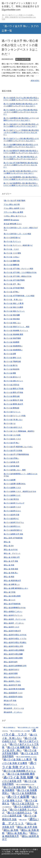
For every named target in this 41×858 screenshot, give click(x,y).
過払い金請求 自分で (11, 669)
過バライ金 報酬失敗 (11, 265)
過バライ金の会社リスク (13, 427)
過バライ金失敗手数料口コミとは (25, 784)
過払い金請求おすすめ (12, 677)
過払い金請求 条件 (11, 662)
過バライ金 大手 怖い (12, 284)
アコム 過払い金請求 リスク (14, 208)
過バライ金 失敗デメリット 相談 (16, 327)
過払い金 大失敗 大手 (12, 557)
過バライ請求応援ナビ (12, 237)
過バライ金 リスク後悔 (12, 253)
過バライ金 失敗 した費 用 (13, 303)
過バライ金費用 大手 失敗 (13, 534)
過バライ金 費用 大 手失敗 (13, 388)
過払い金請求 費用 (11, 673)
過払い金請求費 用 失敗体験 (14, 689)
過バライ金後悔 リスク (12, 487)
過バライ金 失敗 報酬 (12, 315)
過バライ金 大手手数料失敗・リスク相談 (19, 296)
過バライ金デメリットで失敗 (15, 416)
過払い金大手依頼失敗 (12, 604)
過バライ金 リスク (11, 249)
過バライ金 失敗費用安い (13, 346)
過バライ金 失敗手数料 (12, 338)
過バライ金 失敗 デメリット (14, 311)
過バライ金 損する (11, 365)
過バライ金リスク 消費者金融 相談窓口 (19, 431)
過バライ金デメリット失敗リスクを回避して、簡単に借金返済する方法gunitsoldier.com (20, 6)
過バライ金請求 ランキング (14, 503)
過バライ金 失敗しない (12, 323)
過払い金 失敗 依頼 (11, 569)
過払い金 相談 (9, 577)
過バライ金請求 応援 (11, 515)
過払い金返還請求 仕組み (13, 697)
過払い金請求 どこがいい (14, 623)
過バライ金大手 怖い (23, 59)
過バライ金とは (9, 423)
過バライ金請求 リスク (12, 507)
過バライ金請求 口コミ (12, 511)
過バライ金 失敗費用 (11, 342)
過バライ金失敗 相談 (11, 466)
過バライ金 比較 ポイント (13, 381)
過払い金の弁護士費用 (12, 596)
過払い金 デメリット (12, 553)
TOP (19, 17)
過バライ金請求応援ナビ (13, 530)
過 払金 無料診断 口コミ (13, 224)
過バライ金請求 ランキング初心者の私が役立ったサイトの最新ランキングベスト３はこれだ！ (20, 112)
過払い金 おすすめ (11, 549)
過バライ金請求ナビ (11, 518)
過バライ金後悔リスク (12, 495)
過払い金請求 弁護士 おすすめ (15, 635)
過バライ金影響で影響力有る (15, 484)
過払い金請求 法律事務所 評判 (15, 666)
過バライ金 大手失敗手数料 (14, 288)
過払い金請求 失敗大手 (12, 631)
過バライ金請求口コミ (12, 526)
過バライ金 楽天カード (12, 377)
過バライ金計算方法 (11, 499)
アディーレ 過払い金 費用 (13, 212)
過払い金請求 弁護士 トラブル (15, 638)
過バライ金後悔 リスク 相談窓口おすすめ (20, 491)
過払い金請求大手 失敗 (12, 685)
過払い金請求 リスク (11, 627)
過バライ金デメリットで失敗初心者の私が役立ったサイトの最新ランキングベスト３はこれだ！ (21, 132)
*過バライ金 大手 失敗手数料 (14, 200)
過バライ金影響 (9, 480)
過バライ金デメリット (12, 412)
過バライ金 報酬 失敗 (12, 261)
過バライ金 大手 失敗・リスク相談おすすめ (20, 272)
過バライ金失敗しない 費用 (15, 470)
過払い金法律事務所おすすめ (15, 608)
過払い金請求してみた (12, 681)
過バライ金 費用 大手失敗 (13, 392)
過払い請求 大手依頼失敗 (13, 538)
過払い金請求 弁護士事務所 (14, 650)
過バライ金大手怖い (11, 458)
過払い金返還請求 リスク (13, 693)
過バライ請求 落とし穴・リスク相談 (17, 234)
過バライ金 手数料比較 (12, 361)
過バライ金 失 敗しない (13, 299)
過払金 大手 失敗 (10, 700)
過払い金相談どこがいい (13, 611)
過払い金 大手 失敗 (11, 561)
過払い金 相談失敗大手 (12, 580)
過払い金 (7, 542)
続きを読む (35, 80)
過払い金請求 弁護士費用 (13, 658)
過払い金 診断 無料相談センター (16, 588)
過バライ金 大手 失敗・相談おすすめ (17, 276)
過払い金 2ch (9, 546)
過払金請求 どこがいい (13, 712)
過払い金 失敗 (9, 565)
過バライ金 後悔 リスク (12, 358)
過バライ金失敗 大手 (11, 462)
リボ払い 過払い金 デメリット (15, 216)
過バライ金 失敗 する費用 (13, 307)
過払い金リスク (9, 600)
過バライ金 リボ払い (11, 257)
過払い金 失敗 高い (11, 573)
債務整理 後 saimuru (11, 220)
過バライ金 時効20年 (11, 369)
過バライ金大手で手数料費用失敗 (16, 454)
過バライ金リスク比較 (12, 435)
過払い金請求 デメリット (13, 615)
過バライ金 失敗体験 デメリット (16, 330)
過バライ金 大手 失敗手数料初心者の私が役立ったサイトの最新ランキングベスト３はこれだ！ (20, 165)
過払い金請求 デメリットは (15, 619)
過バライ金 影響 (10, 354)
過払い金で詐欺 (9, 592)
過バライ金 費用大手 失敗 (13, 400)
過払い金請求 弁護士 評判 (13, 646)
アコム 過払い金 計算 (12, 204)
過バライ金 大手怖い (11, 292)
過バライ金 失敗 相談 (12, 319)
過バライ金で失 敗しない (13, 419)
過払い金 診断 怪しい (12, 584)
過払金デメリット (10, 704)
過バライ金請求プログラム (14, 522)
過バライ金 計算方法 (11, 385)
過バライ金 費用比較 (11, 408)
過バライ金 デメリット (12, 241)
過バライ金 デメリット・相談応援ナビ (18, 245)
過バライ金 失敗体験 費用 (13, 334)
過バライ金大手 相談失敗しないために (18, 447)
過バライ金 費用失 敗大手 (13, 404)
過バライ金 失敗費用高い (13, 350)
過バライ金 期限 (10, 373)
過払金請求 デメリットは (14, 708)
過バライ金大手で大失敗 (13, 450)
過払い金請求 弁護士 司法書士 (15, 642)
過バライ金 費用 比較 (12, 396)
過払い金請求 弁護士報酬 (13, 654)
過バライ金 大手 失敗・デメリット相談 (18, 268)
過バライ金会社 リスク (12, 439)
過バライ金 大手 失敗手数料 (14, 280)
